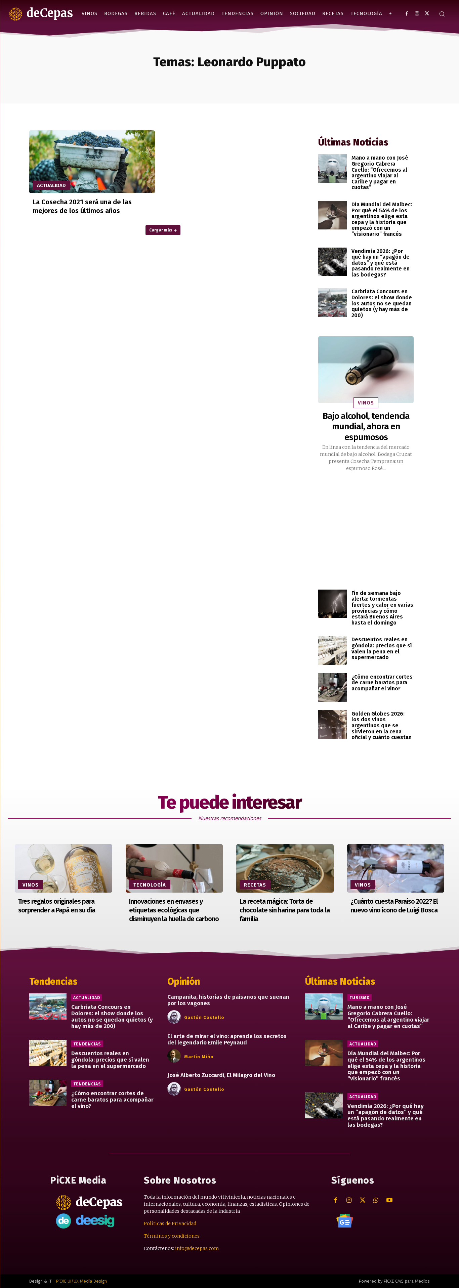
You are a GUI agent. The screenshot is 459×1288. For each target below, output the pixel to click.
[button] (442, 14)
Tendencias (87, 1044)
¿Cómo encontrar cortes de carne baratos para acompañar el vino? (382, 683)
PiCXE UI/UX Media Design (81, 1281)
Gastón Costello (204, 1017)
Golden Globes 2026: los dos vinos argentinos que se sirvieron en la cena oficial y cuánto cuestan (381, 725)
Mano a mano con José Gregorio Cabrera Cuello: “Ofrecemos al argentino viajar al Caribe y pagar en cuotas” (379, 172)
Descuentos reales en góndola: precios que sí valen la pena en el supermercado (381, 648)
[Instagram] (417, 13)
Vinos (366, 403)
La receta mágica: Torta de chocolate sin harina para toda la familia (285, 910)
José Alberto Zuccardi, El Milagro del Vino (221, 1075)
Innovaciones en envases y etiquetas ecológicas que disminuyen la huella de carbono (174, 910)
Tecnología (149, 885)
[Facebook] (407, 13)
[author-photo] (175, 1017)
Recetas (255, 885)
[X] (427, 13)
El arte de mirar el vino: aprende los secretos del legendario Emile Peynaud (227, 1039)
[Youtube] (389, 1200)
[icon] (344, 1220)
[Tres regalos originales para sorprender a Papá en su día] (63, 868)
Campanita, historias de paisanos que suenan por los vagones (228, 1000)
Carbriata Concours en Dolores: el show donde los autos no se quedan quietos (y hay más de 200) (381, 303)
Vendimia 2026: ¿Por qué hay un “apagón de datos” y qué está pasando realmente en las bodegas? (380, 263)
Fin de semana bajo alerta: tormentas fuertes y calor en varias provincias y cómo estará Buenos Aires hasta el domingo (382, 608)
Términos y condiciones (172, 1236)
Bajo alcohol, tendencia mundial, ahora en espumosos (366, 426)
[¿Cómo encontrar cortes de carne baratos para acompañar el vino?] (332, 687)
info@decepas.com (197, 1248)
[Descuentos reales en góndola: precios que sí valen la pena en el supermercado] (332, 650)
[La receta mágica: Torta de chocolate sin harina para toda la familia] (285, 868)
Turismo (359, 997)
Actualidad (51, 185)
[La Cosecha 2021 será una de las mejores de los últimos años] (92, 161)
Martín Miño (199, 1056)
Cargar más (160, 230)
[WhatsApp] (375, 1200)
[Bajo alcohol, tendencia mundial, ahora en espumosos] (366, 369)
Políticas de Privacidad (170, 1223)
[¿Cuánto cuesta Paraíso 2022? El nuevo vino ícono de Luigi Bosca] (396, 868)
